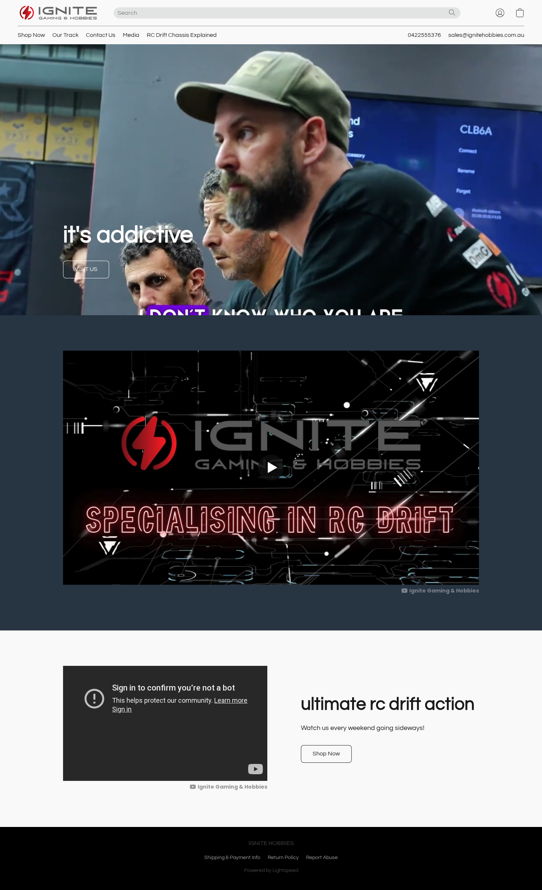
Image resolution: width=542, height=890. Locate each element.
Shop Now (31, 35)
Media (131, 35)
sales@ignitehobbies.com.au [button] (486, 35)
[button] (58, 13)
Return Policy (283, 857)
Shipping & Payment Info (232, 857)
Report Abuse (322, 857)
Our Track (65, 35)
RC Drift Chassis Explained (182, 35)
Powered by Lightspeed (271, 870)
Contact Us (100, 35)
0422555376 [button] (424, 35)
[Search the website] (452, 12)
